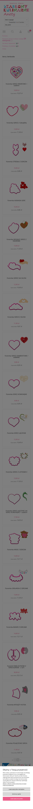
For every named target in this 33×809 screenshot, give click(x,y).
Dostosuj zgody (16, 794)
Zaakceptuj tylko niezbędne (16, 789)
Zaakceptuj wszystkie (16, 798)
